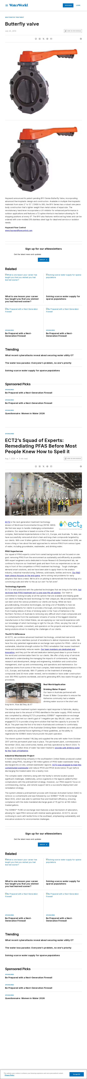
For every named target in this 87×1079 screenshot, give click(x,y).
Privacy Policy (9, 1075)
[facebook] (36, 39)
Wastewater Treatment (14, 17)
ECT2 (7, 522)
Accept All (76, 1074)
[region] (43, 1074)
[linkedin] (40, 39)
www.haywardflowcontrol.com (18, 230)
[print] (81, 39)
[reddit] (47, 39)
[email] (51, 39)
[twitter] (43, 39)
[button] (6, 5)
